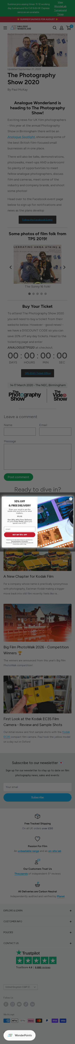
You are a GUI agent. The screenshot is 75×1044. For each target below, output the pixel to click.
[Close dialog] (70, 498)
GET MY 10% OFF (19, 534)
